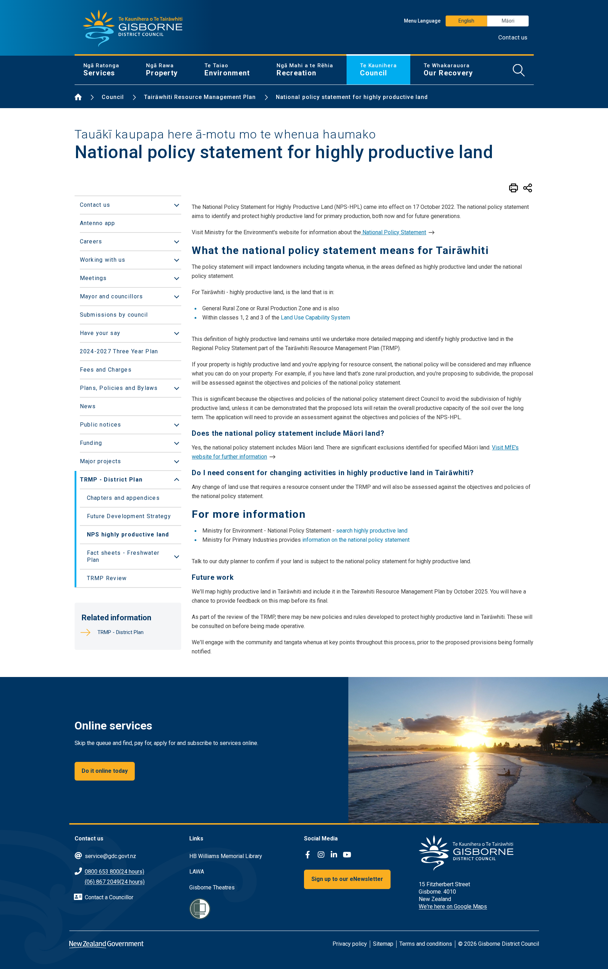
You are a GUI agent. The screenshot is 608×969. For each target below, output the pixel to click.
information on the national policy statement (356, 539)
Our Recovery (448, 69)
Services (101, 69)
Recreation (305, 69)
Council (378, 69)
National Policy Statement (393, 232)
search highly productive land (371, 530)
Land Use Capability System (315, 317)
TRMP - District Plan (120, 632)
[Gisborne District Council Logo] (133, 28)
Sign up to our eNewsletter (347, 879)
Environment (227, 69)
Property (162, 69)
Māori (508, 21)
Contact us (513, 37)
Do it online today (105, 771)
